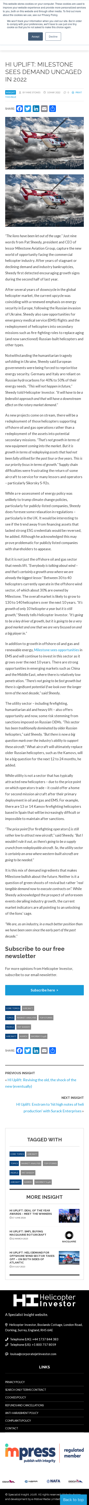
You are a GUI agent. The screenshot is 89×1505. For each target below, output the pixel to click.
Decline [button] (53, 36)
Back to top (73, 1500)
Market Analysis (26, 1018)
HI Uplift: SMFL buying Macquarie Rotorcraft (28, 1233)
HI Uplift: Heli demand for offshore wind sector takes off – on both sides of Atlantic (32, 1257)
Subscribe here (43, 990)
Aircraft (28, 1008)
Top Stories (46, 1018)
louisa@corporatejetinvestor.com (33, 1354)
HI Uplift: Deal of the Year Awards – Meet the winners (31, 1212)
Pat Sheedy (23, 1027)
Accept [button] (35, 36)
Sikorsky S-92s (38, 1036)
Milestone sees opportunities (56, 650)
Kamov (24, 1036)
